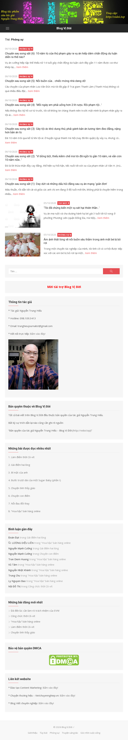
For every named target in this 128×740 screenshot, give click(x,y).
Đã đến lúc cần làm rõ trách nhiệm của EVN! (35, 610)
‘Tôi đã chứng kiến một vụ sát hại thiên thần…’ (72, 207)
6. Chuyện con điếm (19, 495)
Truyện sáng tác (70, 732)
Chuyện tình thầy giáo (23, 632)
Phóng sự (25, 49)
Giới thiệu (32, 732)
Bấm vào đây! (37, 333)
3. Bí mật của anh (18, 472)
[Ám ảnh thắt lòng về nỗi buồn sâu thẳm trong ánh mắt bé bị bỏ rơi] (22, 244)
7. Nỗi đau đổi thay (19, 503)
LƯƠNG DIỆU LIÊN (23, 542)
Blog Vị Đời (64, 28)
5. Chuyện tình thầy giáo (21, 488)
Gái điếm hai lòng (36, 537)
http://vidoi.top (81, 430)
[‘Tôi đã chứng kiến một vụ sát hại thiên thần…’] (22, 214)
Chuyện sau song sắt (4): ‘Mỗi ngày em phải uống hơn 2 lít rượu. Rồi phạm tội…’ (53, 104)
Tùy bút (62, 203)
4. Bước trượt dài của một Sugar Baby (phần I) (34, 480)
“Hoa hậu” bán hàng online (56, 542)
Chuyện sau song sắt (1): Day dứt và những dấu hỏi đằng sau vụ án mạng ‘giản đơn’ (56, 184)
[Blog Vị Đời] (64, 12)
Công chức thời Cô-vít (40, 586)
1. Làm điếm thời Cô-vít (21, 457)
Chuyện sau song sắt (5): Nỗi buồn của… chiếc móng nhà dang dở (45, 81)
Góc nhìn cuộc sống (90, 732)
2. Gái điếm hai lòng (19, 464)
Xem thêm (22, 67)
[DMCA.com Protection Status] (64, 664)
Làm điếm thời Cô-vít (22, 626)
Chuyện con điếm (49, 553)
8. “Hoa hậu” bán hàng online (24, 511)
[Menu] (7, 28)
